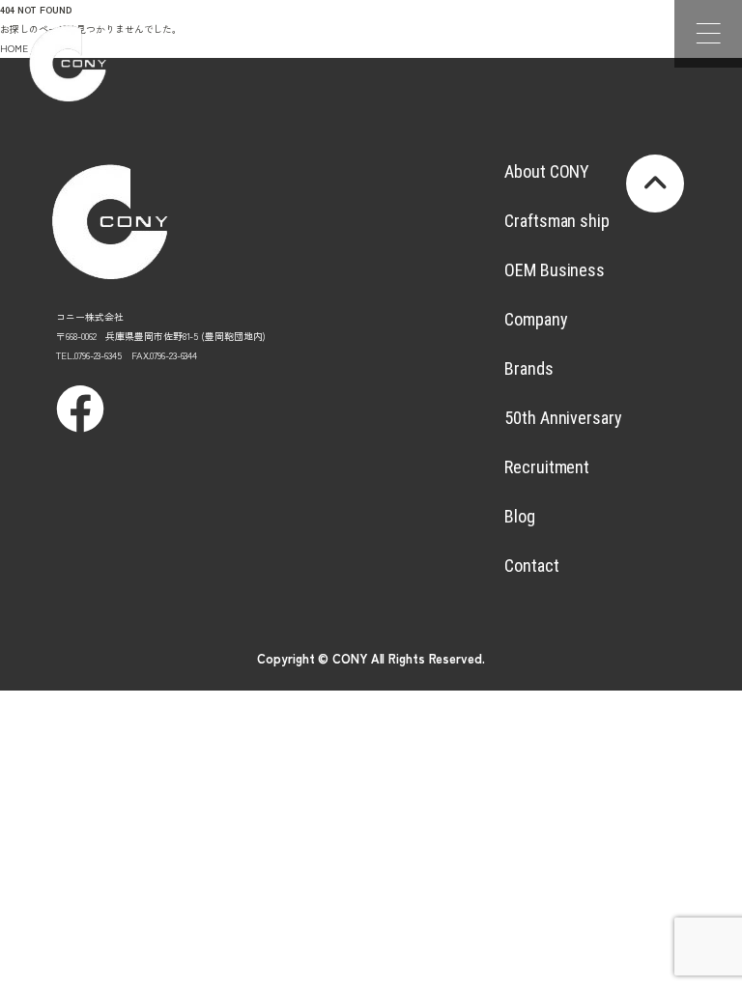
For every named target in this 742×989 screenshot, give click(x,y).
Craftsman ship (557, 221)
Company (535, 319)
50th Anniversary (562, 418)
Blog (519, 516)
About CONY (546, 171)
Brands (528, 368)
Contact (531, 565)
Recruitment (546, 467)
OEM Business (554, 270)
